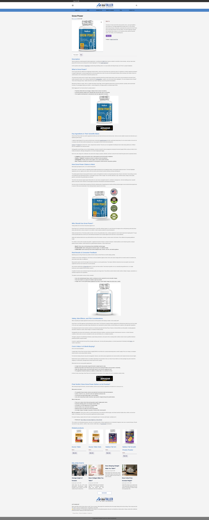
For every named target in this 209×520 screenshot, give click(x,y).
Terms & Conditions (83, 513)
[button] (101, 22)
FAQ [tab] (81, 54)
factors (131, 341)
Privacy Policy (75, 513)
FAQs (121, 10)
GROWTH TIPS (99, 10)
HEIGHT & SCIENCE (110, 10)
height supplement (104, 62)
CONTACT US (131, 10)
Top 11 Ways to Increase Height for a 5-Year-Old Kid (91, 419)
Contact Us (90, 513)
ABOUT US (77, 10)
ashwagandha (99, 79)
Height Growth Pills (114, 39)
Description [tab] (75, 54)
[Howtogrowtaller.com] (104, 5)
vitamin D (79, 144)
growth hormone (103, 140)
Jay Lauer (75, 18)
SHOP (88, 10)
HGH (103, 61)
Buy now (108, 35)
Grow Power (87, 65)
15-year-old (85, 266)
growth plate (103, 423)
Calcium (73, 144)
